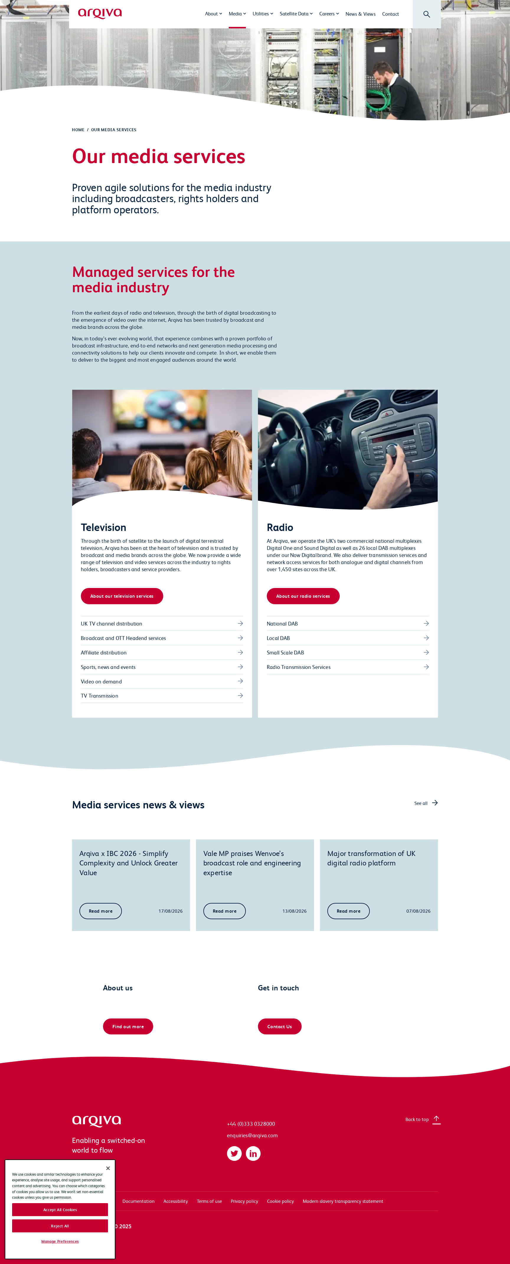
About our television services (122, 596)
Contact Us (279, 1026)
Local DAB (278, 637)
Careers (327, 13)
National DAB (282, 623)
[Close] (108, 1168)
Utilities (261, 13)
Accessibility (176, 1201)
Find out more (128, 1026)
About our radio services (303, 596)
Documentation (138, 1201)
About (211, 13)
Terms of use (209, 1201)
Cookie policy (280, 1201)
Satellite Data (294, 13)
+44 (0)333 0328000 (251, 1123)
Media (235, 13)
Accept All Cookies (60, 1209)
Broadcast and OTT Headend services (123, 637)
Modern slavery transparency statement (343, 1201)
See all (421, 803)
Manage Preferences (60, 1241)
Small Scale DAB (285, 652)
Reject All (60, 1225)
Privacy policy (244, 1201)
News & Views (361, 13)
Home (78, 129)
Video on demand (101, 681)
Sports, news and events (108, 666)
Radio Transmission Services (299, 666)
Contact (390, 13)
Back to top (417, 1119)
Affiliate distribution (104, 652)
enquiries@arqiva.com (252, 1135)
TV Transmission (99, 695)
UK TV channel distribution (112, 623)
